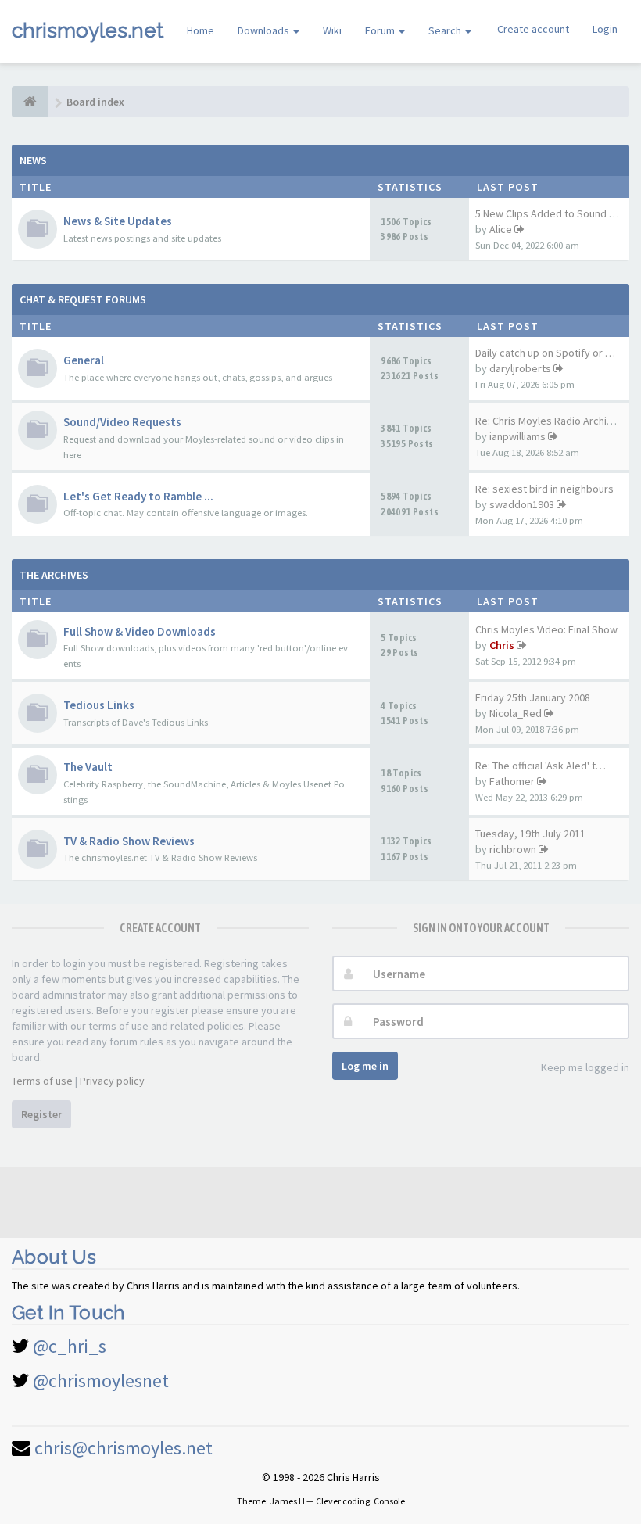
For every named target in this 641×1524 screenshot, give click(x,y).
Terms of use (42, 1081)
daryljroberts (520, 368)
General (83, 360)
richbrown (512, 849)
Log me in (365, 1066)
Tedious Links (98, 704)
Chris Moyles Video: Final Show (546, 629)
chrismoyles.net (87, 30)
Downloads (265, 30)
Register (41, 1114)
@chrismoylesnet (101, 1380)
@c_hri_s (69, 1346)
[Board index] (30, 101)
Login (605, 29)
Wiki (332, 30)
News (33, 160)
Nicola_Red (515, 713)
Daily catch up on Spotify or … (545, 353)
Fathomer (512, 781)
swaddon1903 (521, 504)
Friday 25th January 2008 (532, 697)
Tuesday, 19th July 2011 (530, 834)
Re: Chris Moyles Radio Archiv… (548, 421)
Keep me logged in (585, 1067)
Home (200, 30)
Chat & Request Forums (83, 299)
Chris (501, 645)
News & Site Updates (117, 220)
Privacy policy (112, 1081)
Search (446, 30)
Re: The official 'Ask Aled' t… (540, 765)
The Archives (54, 575)
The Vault (88, 766)
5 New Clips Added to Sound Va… (552, 213)
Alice (500, 229)
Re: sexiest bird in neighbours (544, 489)
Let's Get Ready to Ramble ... (138, 496)
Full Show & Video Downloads (139, 631)
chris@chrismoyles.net (123, 1448)
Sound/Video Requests (122, 421)
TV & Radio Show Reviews (129, 841)
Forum (381, 30)
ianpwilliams (517, 436)
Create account (533, 29)
